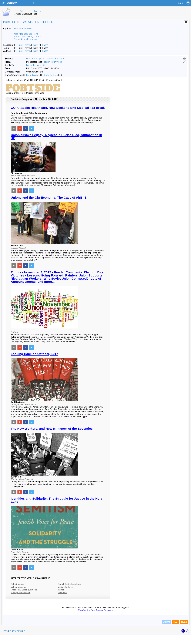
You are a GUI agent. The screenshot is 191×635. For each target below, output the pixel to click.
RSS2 (184, 622)
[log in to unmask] (53, 62)
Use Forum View (22, 28)
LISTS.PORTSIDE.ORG (13, 631)
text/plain (31, 75)
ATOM (166, 622)
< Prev (27, 45)
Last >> (46, 45)
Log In (180, 3)
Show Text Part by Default (27, 36)
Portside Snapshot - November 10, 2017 (47, 58)
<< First (18, 45)
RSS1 (175, 622)
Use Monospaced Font (26, 34)
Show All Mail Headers (25, 39)
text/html (49, 75)
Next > (36, 45)
